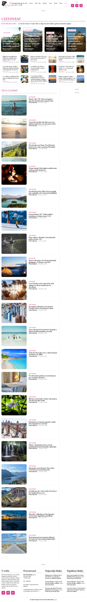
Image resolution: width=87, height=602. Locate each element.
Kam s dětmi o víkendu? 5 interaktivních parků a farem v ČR (42, 238)
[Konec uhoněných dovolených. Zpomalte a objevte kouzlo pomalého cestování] (14, 336)
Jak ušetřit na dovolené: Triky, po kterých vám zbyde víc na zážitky (67, 58)
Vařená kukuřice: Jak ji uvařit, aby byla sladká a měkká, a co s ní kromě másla (54, 583)
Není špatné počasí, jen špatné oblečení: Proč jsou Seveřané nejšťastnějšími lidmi (42, 538)
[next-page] (6, 557)
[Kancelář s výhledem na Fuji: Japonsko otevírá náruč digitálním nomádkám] (14, 520)
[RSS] (81, 5)
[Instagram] (76, 5)
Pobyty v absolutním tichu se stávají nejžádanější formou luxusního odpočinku (42, 446)
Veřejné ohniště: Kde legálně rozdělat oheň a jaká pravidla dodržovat (43, 169)
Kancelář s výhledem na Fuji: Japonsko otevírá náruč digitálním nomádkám (41, 515)
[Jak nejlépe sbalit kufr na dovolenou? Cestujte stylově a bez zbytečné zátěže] (14, 313)
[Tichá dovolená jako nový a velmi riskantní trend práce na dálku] (14, 359)
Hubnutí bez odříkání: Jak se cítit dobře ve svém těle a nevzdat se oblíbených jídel (53, 576)
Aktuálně (32, 97)
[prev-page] (2, 557)
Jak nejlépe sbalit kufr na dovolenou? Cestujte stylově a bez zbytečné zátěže (41, 307)
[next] (84, 23)
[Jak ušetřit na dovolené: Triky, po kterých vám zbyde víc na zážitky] (80, 59)
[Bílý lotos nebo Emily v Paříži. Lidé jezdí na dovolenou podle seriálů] (14, 405)
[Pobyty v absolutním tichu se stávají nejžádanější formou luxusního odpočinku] (14, 451)
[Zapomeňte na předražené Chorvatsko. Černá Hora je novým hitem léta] (14, 474)
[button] (76, 2)
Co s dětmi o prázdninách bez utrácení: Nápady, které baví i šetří (11, 78)
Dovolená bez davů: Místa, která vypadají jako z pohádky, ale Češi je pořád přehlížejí (43, 192)
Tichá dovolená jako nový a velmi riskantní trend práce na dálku (43, 354)
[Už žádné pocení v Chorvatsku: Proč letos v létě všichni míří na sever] (14, 497)
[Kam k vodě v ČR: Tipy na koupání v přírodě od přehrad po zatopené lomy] (14, 105)
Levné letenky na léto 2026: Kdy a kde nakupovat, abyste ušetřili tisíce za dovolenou (41, 285)
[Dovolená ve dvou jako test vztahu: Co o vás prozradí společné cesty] (80, 69)
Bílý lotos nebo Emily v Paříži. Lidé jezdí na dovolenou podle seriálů (43, 400)
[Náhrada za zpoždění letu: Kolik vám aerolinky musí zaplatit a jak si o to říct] (24, 59)
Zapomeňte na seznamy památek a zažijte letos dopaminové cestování (42, 423)
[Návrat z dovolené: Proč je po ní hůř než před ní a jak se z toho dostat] (52, 59)
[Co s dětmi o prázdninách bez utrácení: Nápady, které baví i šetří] (24, 79)
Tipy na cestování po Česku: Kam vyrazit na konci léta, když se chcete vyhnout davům (33, 39)
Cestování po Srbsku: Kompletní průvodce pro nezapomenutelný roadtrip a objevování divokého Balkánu (39, 78)
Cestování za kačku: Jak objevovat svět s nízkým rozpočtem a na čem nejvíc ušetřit (42, 123)
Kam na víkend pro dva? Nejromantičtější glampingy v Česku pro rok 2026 (42, 261)
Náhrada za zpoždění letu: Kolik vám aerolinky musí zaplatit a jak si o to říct (10, 58)
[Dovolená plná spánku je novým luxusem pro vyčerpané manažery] (14, 382)
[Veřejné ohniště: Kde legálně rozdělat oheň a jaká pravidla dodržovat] (14, 174)
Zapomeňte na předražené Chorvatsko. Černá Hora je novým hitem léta (42, 469)
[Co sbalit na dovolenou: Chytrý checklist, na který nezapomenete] (52, 69)
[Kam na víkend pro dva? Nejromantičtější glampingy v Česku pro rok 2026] (14, 267)
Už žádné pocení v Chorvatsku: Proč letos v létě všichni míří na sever (43, 492)
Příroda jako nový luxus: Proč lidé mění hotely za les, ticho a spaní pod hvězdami (42, 146)
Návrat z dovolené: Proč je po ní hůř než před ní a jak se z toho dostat (39, 58)
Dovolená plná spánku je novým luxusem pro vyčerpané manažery (42, 377)
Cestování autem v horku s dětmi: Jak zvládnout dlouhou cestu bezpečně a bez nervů (11, 68)
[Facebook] (72, 5)
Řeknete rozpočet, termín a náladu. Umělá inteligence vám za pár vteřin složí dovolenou (67, 78)
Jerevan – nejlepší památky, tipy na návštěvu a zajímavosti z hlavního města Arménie (76, 39)
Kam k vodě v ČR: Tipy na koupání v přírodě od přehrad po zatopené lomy (41, 100)
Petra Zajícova (7, 48)
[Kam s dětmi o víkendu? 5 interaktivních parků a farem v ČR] (14, 244)
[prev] (80, 23)
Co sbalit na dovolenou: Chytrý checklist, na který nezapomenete (38, 68)
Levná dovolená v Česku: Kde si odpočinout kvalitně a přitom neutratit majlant (44, 23)
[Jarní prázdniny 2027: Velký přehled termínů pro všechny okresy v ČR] (14, 221)
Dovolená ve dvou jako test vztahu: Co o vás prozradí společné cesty (66, 68)
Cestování (6, 32)
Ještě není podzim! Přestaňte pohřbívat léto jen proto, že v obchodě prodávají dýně (53, 589)
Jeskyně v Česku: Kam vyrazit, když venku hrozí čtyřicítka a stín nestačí (54, 41)
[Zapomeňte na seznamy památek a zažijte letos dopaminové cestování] (14, 428)
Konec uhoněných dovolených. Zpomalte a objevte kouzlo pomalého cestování (43, 330)
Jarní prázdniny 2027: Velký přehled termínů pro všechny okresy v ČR (41, 215)
